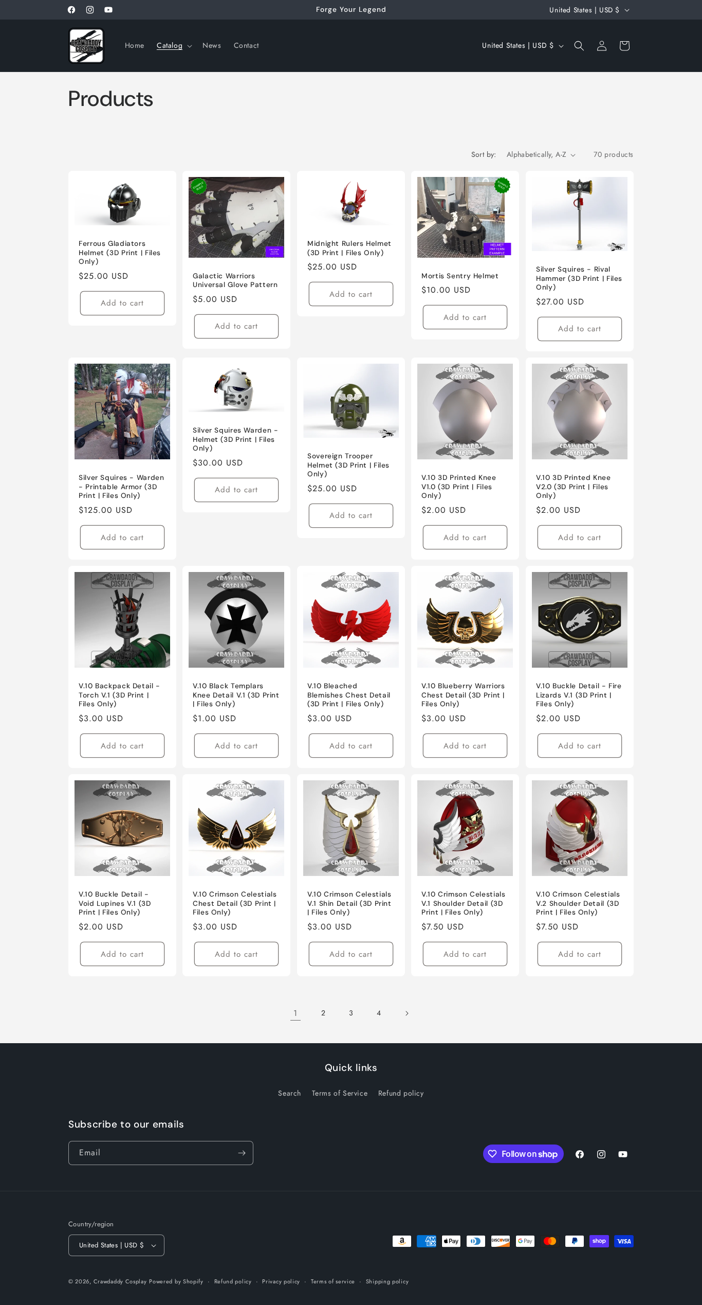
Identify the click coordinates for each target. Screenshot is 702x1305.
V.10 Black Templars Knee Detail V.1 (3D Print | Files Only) (236, 695)
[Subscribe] (241, 1153)
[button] (173, 45)
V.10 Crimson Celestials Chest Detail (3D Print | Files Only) (235, 903)
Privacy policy (281, 1281)
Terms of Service (340, 1093)
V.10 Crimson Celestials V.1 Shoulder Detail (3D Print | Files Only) (463, 903)
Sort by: (483, 154)
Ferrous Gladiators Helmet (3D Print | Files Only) (120, 252)
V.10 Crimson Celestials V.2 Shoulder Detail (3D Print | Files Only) (578, 903)
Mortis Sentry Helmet (460, 276)
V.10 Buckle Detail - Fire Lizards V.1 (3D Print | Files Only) (579, 695)
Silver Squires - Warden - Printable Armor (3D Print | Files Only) (121, 486)
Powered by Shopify (176, 1281)
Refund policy (401, 1093)
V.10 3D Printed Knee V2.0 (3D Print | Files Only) (573, 486)
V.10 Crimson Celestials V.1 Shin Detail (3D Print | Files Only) (349, 903)
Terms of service (333, 1281)
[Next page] (406, 1013)
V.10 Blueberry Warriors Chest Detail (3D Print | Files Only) (463, 695)
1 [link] (295, 1013)
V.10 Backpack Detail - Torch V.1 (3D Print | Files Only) (119, 695)
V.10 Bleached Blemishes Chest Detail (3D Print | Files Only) (349, 695)
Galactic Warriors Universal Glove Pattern (235, 281)
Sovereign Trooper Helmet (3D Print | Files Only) (348, 465)
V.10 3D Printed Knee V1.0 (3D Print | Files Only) (458, 486)
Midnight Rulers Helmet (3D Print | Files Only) (349, 248)
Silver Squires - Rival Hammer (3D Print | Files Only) (579, 278)
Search (289, 1093)
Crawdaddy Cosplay (120, 1281)
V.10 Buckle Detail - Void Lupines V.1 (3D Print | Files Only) (115, 903)
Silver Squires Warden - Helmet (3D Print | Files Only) (236, 439)
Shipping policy (387, 1281)
